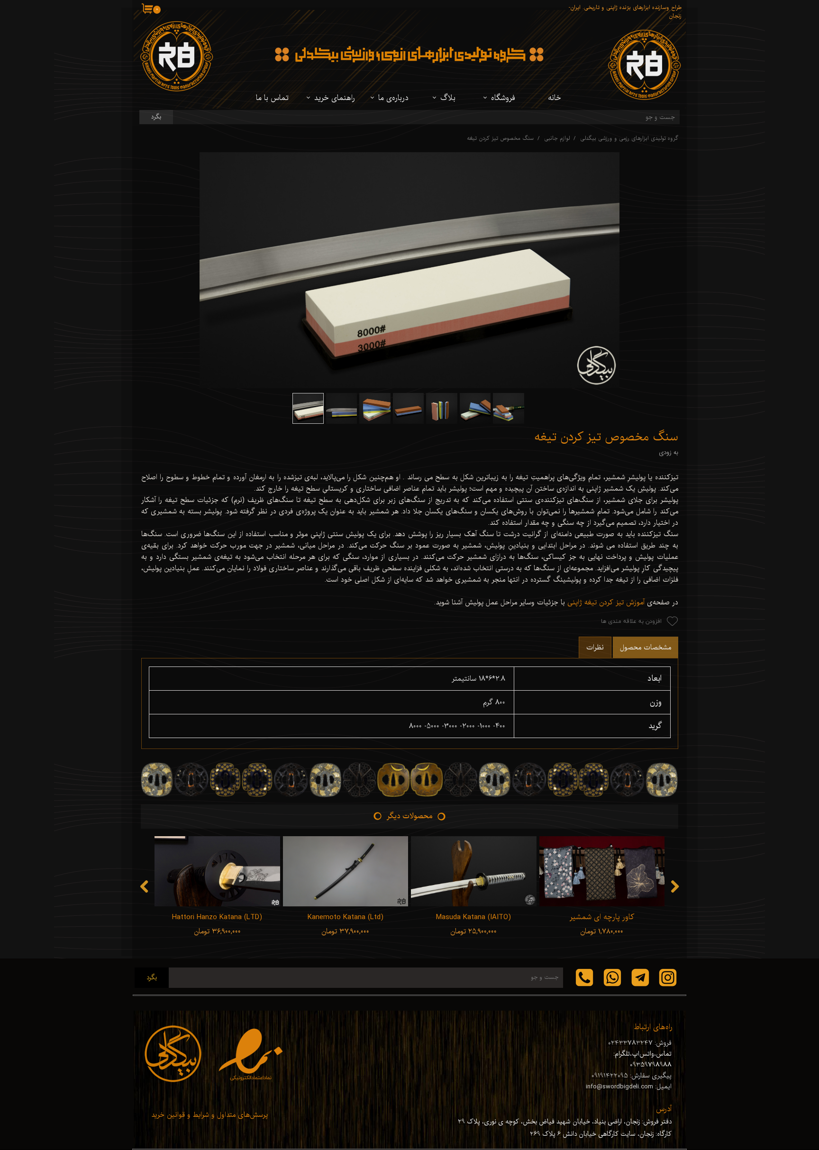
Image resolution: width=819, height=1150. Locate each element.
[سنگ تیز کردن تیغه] (409, 270)
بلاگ (447, 98)
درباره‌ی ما (393, 98)
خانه (554, 98)
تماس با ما (272, 98)
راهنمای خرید (334, 98)
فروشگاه (503, 98)
